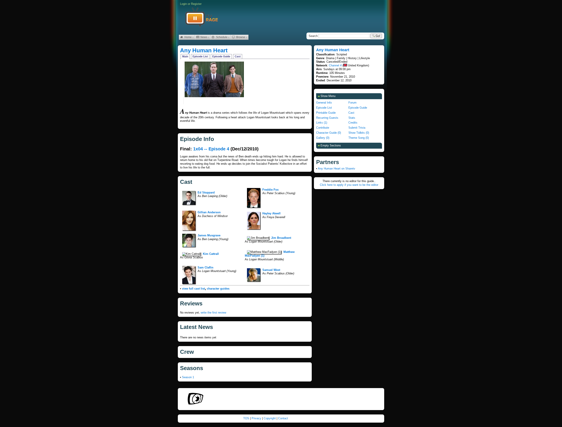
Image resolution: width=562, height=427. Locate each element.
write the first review (213, 312)
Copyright (270, 418)
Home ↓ (189, 37)
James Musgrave (209, 235)
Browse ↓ (241, 37)
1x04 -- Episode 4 (211, 148)
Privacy (257, 418)
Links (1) (321, 122)
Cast (238, 56)
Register (196, 3)
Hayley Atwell (271, 213)
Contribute (322, 127)
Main (185, 56)
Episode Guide (221, 56)
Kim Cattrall (211, 253)
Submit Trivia (356, 127)
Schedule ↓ (222, 37)
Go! (377, 36)
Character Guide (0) (328, 132)
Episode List (200, 56)
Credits (352, 122)
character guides (218, 288)
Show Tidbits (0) (358, 132)
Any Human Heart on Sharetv (336, 168)
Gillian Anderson (209, 212)
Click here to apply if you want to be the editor (349, 184)
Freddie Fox (270, 189)
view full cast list (193, 288)
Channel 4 (335, 65)
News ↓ (204, 37)
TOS (246, 418)
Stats (351, 117)
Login (183, 3)
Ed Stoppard (206, 192)
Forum (352, 102)
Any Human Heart (204, 50)
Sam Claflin (205, 267)
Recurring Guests (327, 117)
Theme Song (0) (358, 137)
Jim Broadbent (281, 237)
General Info (324, 102)
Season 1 (188, 377)
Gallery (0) (322, 137)
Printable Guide (326, 112)
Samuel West (271, 270)
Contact (283, 418)
